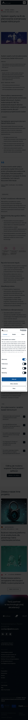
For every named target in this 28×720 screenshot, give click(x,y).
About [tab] (23, 334)
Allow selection (14, 383)
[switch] (24, 364)
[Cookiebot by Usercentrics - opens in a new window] (20, 330)
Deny (14, 388)
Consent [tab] (5, 334)
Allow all (14, 379)
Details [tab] (14, 334)
